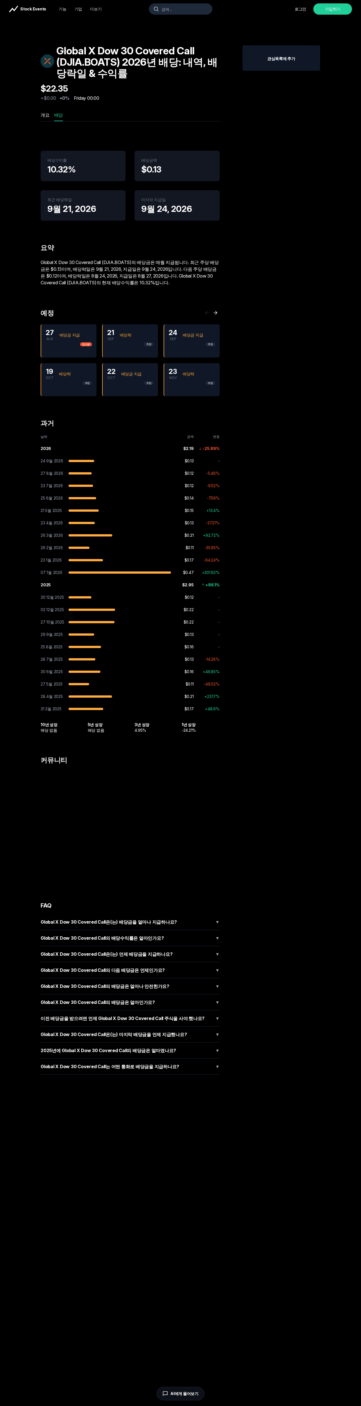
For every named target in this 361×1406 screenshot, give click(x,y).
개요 (45, 115)
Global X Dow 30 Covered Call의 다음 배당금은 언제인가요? (130, 970)
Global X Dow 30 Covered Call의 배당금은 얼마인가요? (130, 1002)
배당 (58, 115)
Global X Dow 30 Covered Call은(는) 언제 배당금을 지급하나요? (130, 954)
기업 (78, 8)
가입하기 (332, 8)
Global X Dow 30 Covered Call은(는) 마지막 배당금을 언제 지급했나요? (130, 1034)
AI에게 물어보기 (184, 1393)
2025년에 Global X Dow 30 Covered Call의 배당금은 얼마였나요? (130, 1050)
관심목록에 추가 (281, 58)
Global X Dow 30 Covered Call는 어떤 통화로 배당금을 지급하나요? (130, 1066)
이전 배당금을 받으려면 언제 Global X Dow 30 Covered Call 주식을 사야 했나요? (130, 1018)
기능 (63, 8)
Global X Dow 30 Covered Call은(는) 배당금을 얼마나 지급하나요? (130, 922)
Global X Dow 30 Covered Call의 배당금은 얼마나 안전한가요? (130, 986)
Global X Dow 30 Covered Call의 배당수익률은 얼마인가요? (130, 938)
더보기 (96, 8)
